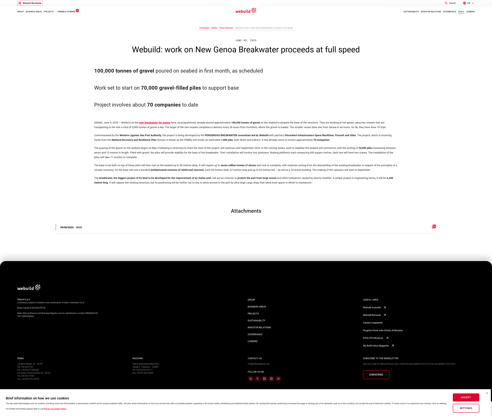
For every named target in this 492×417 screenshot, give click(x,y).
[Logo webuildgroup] (28, 289)
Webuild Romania (372, 315)
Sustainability (256, 320)
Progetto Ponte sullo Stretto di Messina (383, 330)
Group (251, 299)
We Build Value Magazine (376, 345)
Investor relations (259, 327)
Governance (255, 334)
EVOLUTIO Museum (373, 338)
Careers (253, 341)
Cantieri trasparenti (373, 322)
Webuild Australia (372, 307)
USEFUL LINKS (370, 299)
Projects (253, 313)
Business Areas (257, 306)
